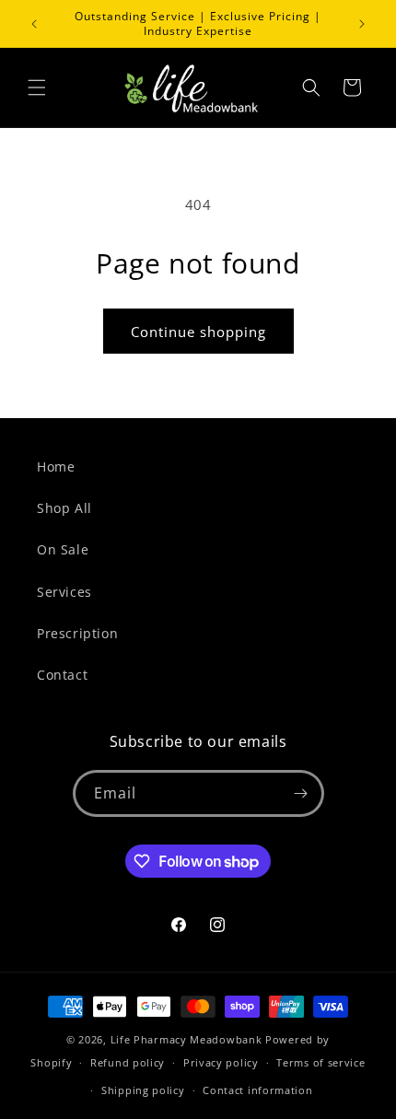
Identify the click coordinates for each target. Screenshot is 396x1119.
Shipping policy (143, 1090)
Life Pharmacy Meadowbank (186, 1039)
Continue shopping (198, 331)
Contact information (257, 1090)
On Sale (62, 549)
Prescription (77, 633)
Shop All (64, 508)
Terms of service (320, 1062)
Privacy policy (221, 1062)
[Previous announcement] (34, 24)
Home (56, 466)
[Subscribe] (301, 793)
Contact (62, 674)
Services (64, 591)
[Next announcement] (362, 24)
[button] (37, 87)
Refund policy (127, 1062)
